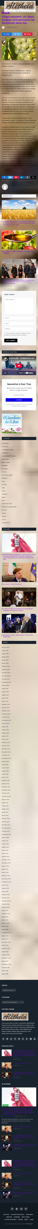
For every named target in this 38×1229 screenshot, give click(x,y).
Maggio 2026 (5, 657)
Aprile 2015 (5, 926)
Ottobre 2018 (6, 904)
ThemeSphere (29, 1223)
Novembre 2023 (6, 752)
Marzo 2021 (5, 853)
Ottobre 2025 (6, 679)
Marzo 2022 (5, 815)
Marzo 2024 (5, 739)
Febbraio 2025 (6, 704)
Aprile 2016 (5, 920)
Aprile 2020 (5, 869)
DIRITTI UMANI (6, 462)
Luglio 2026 (5, 650)
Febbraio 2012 (6, 948)
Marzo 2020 (5, 872)
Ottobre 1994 (6, 967)
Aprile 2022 (5, 812)
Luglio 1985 (5, 974)
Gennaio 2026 (6, 669)
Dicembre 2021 (6, 825)
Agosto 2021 (5, 837)
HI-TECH (4, 472)
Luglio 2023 (5, 764)
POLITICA (4, 510)
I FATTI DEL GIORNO (7, 475)
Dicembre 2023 (6, 748)
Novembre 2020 (6, 863)
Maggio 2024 (5, 733)
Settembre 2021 (6, 834)
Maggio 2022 (5, 809)
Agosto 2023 (5, 761)
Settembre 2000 (6, 964)
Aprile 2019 (5, 891)
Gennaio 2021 (6, 856)
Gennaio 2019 (6, 897)
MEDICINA (4, 494)
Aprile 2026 (5, 660)
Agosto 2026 (5, 647)
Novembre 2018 (6, 901)
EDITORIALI (5, 468)
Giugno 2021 (5, 844)
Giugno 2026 (5, 653)
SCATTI (4, 519)
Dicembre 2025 (6, 672)
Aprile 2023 (5, 774)
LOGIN (31, 1219)
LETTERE (4, 484)
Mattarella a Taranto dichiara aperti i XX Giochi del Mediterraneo (18, 636)
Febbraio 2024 (6, 742)
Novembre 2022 (6, 790)
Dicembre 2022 (6, 786)
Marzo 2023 (5, 777)
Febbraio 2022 (6, 818)
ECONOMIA (5, 465)
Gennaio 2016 (6, 923)
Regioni (4, 513)
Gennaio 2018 (6, 907)
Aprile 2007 (5, 961)
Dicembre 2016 (6, 913)
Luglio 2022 (5, 802)
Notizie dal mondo (7, 503)
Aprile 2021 (5, 850)
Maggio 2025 (5, 695)
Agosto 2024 (5, 723)
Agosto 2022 (5, 799)
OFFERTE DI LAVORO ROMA (9, 507)
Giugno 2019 (5, 888)
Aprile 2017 (5, 910)
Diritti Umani (5, 459)
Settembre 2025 (6, 682)
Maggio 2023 (5, 771)
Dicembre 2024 (6, 710)
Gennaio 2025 (6, 707)
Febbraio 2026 (6, 666)
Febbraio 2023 (6, 780)
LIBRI (3, 487)
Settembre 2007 (6, 958)
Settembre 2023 (6, 758)
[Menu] (3, 7)
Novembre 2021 (6, 828)
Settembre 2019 (6, 882)
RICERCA (4, 516)
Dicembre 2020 (6, 859)
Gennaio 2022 (6, 821)
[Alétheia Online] (20, 6)
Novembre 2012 (6, 942)
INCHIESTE (4, 478)
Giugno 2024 (5, 729)
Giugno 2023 (5, 767)
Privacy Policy (17, 406)
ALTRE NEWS (5, 443)
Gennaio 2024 (6, 745)
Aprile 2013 (5, 939)
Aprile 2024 (5, 736)
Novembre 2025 (6, 676)
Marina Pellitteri (12, 27)
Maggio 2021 (5, 847)
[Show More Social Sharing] (34, 34)
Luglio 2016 (5, 916)
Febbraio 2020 (6, 875)
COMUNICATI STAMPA (8, 449)
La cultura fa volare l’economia (12, 584)
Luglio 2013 (5, 936)
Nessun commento (8, 29)
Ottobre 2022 (6, 793)
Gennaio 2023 (6, 783)
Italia (3, 481)
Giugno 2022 (5, 806)
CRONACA (4, 453)
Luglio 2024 (5, 726)
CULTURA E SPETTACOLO (8, 456)
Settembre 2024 (6, 720)
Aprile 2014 (5, 929)
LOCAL (3, 491)
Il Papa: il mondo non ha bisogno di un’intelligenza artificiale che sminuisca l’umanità (18, 609)
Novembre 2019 (6, 878)
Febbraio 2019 (6, 894)
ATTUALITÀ (5, 446)
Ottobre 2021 (6, 831)
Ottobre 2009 (6, 955)
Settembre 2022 (6, 796)
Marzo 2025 (5, 701)
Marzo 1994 (5, 970)
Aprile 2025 (5, 698)
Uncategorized (6, 522)
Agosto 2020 (5, 866)
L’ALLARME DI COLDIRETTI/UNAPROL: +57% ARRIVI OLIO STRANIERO (18, 252)
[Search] (35, 7)
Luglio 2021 (5, 840)
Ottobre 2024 (6, 717)
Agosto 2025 (5, 685)
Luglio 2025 (5, 688)
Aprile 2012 (5, 945)
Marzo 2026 (5, 663)
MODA (3, 497)
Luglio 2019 (5, 885)
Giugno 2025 (5, 691)
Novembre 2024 (6, 714)
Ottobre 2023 (6, 755)
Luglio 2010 (5, 951)
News (3, 500)
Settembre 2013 (6, 932)
